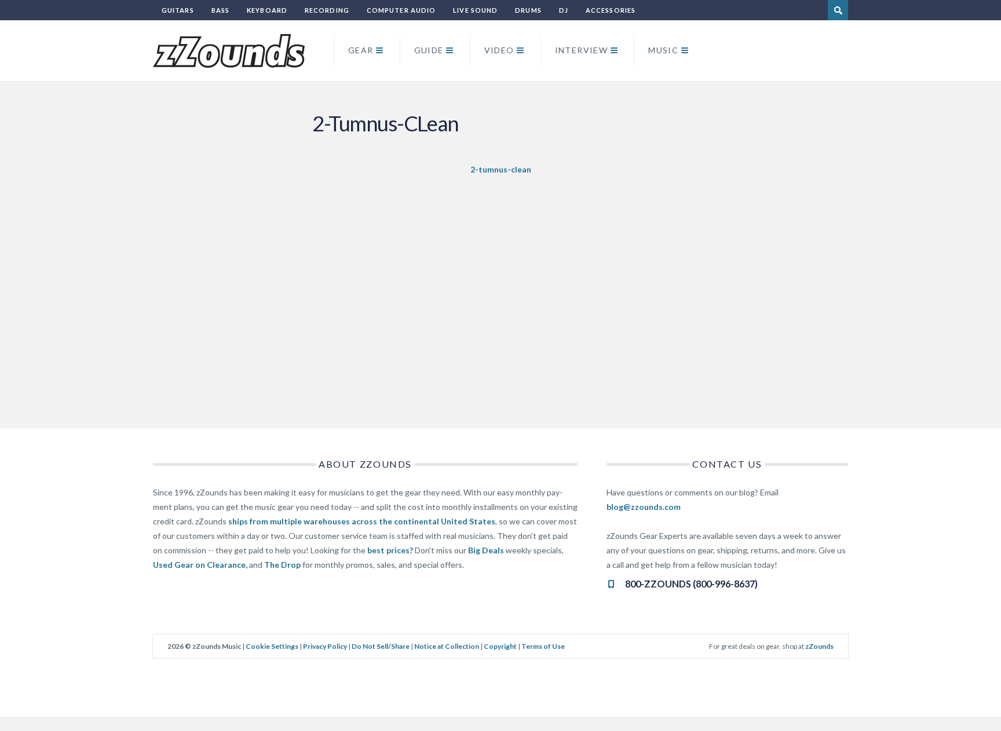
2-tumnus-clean (500, 169)
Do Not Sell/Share (381, 646)
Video (499, 50)
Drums (528, 10)
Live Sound (475, 10)
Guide (429, 50)
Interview (581, 50)
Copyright (500, 646)
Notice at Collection (446, 646)
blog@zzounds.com (644, 507)
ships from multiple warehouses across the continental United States (361, 521)
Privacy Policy (325, 646)
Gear (361, 50)
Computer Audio (401, 10)
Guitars (178, 10)
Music (663, 50)
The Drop (282, 565)
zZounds (819, 646)
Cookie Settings (272, 646)
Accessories (610, 10)
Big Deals (486, 550)
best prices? (390, 550)
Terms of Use (543, 646)
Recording (327, 10)
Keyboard (267, 10)
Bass (220, 10)
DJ (563, 10)
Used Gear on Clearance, (200, 565)
